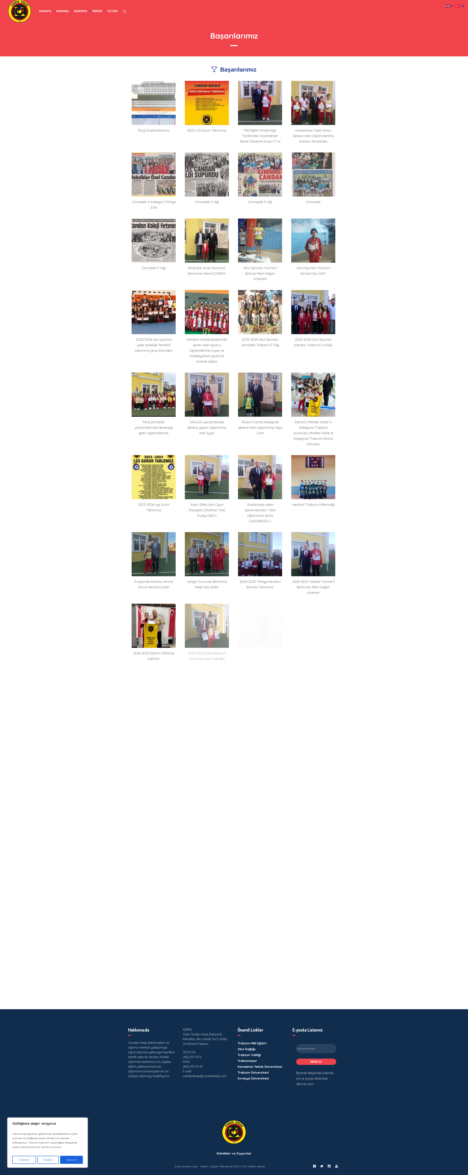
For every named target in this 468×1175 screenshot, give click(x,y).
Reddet (48, 1159)
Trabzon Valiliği (249, 1055)
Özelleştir (24, 1159)
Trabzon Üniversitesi (253, 1072)
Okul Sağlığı (246, 1049)
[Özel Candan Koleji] (234, 1132)
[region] (47, 1143)
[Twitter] (321, 1166)
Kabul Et (72, 1159)
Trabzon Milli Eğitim (252, 1043)
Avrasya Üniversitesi (253, 1078)
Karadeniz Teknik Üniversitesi (260, 1066)
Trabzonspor (247, 1061)
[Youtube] (336, 1166)
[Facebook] (314, 1166)
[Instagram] (329, 1166)
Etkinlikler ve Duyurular (234, 1153)
